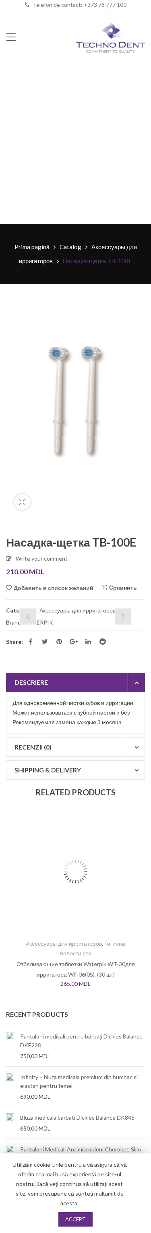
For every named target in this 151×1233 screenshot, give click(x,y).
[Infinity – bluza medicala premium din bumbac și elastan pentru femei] (10, 1087)
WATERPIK (38, 622)
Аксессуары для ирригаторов (77, 610)
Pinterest (59, 641)
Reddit (103, 641)
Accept (75, 1219)
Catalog (70, 246)
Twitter (45, 641)
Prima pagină (32, 246)
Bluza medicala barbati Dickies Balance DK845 (77, 1117)
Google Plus (74, 641)
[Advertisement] (75, 144)
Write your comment (42, 558)
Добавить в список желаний (53, 587)
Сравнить (123, 587)
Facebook (30, 641)
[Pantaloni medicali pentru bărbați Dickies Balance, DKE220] (10, 1046)
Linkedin (88, 641)
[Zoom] (22, 502)
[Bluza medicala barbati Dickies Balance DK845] (10, 1123)
